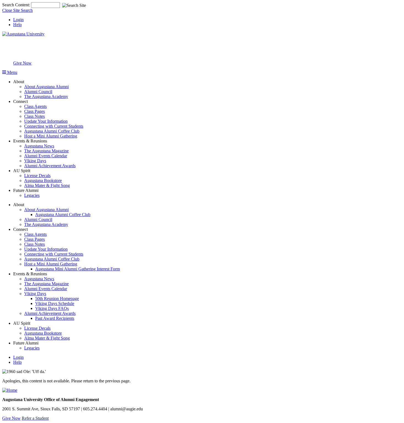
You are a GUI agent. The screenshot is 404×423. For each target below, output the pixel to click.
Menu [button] (11, 72)
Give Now (22, 63)
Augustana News (39, 146)
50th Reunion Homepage (57, 298)
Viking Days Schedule (54, 303)
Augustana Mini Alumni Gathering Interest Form (77, 269)
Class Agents (35, 106)
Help (17, 24)
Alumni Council (38, 91)
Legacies (32, 195)
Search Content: (16, 4)
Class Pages (34, 111)
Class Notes (34, 116)
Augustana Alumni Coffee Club (51, 131)
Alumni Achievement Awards (50, 165)
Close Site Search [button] (17, 10)
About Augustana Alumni (46, 86)
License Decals (37, 175)
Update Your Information (46, 121)
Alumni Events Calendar (45, 155)
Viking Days (35, 160)
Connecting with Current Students (53, 126)
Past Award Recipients (54, 318)
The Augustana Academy (46, 96)
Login (18, 19)
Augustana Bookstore (43, 180)
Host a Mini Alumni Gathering (50, 136)
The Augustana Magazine (46, 151)
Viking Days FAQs (52, 308)
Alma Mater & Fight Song (47, 185)
